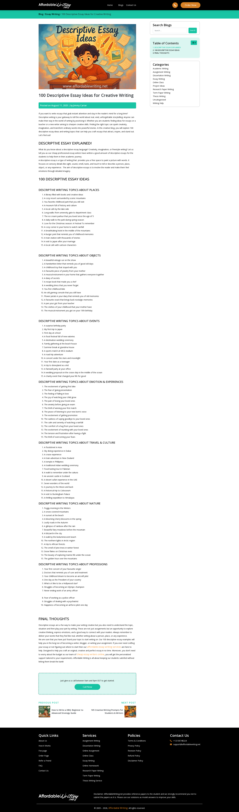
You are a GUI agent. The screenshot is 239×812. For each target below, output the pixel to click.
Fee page (43, 750)
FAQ (40, 765)
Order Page (44, 755)
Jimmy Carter (80, 105)
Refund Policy (134, 755)
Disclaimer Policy (135, 760)
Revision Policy (134, 750)
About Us (43, 740)
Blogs (120, 5)
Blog (41, 14)
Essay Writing (52, 14)
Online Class (158, 82)
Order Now (190, 5)
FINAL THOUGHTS (161, 53)
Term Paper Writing (161, 92)
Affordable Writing (118, 808)
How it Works (45, 745)
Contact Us (131, 5)
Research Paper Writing (163, 89)
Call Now (87, 686)
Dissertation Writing (162, 75)
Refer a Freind (45, 760)
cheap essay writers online (90, 654)
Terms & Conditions (137, 740)
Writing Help (158, 103)
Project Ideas (159, 86)
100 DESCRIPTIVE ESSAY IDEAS (167, 50)
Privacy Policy (134, 745)
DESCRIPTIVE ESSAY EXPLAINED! (167, 47)
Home (110, 5)
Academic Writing (160, 68)
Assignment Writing (161, 72)
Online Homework (91, 765)
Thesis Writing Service (92, 780)
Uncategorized (159, 99)
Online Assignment (91, 750)
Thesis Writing (159, 96)
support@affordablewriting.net (186, 744)
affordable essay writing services (104, 646)
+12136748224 (180, 740)
